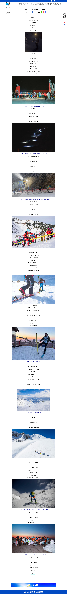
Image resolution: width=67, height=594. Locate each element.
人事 (24, 3)
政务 (56, 3)
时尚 (47, 4)
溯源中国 (37, 4)
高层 (21, 3)
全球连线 (36, 3)
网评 (29, 3)
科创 (41, 3)
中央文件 (59, 3)
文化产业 (59, 4)
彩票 (44, 4)
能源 (42, 4)
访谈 (51, 3)
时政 (23, 3)
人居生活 (23, 4)
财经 (27, 3)
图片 (54, 3)
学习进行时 (19, 3)
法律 (57, 3)
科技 (40, 3)
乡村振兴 (33, 4)
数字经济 (28, 4)
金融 (18, 4)
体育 (44, 3)
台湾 (31, 3)
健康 (48, 3)
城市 (39, 4)
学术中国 (30, 4)
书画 (47, 3)
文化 (45, 3)
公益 (50, 4)
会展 (43, 4)
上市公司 (57, 4)
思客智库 (34, 3)
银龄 (35, 4)
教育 (38, 3)
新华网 (7, 7)
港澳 (30, 3)
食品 (21, 4)
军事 (50, 3)
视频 (53, 3)
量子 (43, 3)
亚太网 (55, 4)
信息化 (26, 4)
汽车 (19, 4)
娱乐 (46, 4)
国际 (26, 3)
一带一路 (52, 4)
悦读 (48, 4)
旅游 (40, 4)
